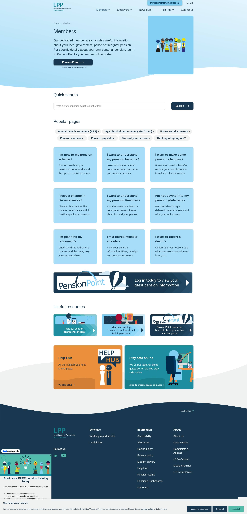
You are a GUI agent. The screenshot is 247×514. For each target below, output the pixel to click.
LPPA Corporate (182, 472)
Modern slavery (146, 461)
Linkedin (55, 455)
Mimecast (142, 487)
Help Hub (166, 9)
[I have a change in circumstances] (75, 206)
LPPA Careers (181, 459)
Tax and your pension (135, 138)
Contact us (187, 9)
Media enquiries (182, 465)
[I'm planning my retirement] (75, 247)
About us (178, 436)
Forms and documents (174, 131)
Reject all (220, 509)
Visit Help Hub (65, 385)
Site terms (143, 442)
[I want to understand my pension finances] (123, 206)
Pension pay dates (102, 138)
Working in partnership (102, 436)
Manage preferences (199, 509)
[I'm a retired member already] (123, 247)
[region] (123, 506)
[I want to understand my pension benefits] (123, 164)
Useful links (96, 442)
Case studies (180, 442)
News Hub (145, 9)
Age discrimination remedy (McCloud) (128, 131)
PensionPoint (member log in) (166, 4)
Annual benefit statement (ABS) (77, 131)
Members (101, 9)
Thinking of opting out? (171, 138)
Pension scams (146, 474)
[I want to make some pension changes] (171, 164)
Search (190, 3)
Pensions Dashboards (149, 481)
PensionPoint (70, 63)
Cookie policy (145, 449)
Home (56, 23)
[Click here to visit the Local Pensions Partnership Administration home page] (62, 7)
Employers (123, 9)
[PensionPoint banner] (123, 282)
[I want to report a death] (171, 247)
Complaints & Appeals (181, 451)
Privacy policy (145, 455)
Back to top (186, 411)
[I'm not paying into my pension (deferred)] (171, 206)
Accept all (236, 509)
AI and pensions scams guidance (145, 385)
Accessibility (144, 436)
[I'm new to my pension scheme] (75, 164)
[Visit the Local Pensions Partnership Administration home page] (64, 433)
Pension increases (71, 138)
